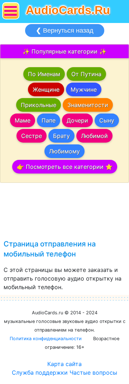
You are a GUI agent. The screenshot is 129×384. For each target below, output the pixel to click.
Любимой (94, 135)
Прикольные (38, 104)
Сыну (106, 120)
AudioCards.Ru (68, 10)
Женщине (46, 89)
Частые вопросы (93, 372)
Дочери (77, 120)
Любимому (64, 151)
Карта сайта (64, 363)
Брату (61, 135)
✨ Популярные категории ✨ (64, 51)
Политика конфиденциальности (46, 338)
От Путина (86, 74)
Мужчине (84, 89)
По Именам (44, 74)
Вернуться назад (65, 30)
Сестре (31, 135)
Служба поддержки (40, 372)
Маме (22, 120)
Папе (49, 120)
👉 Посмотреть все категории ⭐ (65, 166)
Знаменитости (87, 104)
